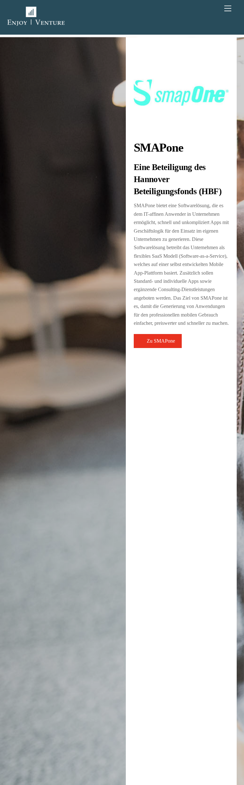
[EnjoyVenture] (35, 23)
